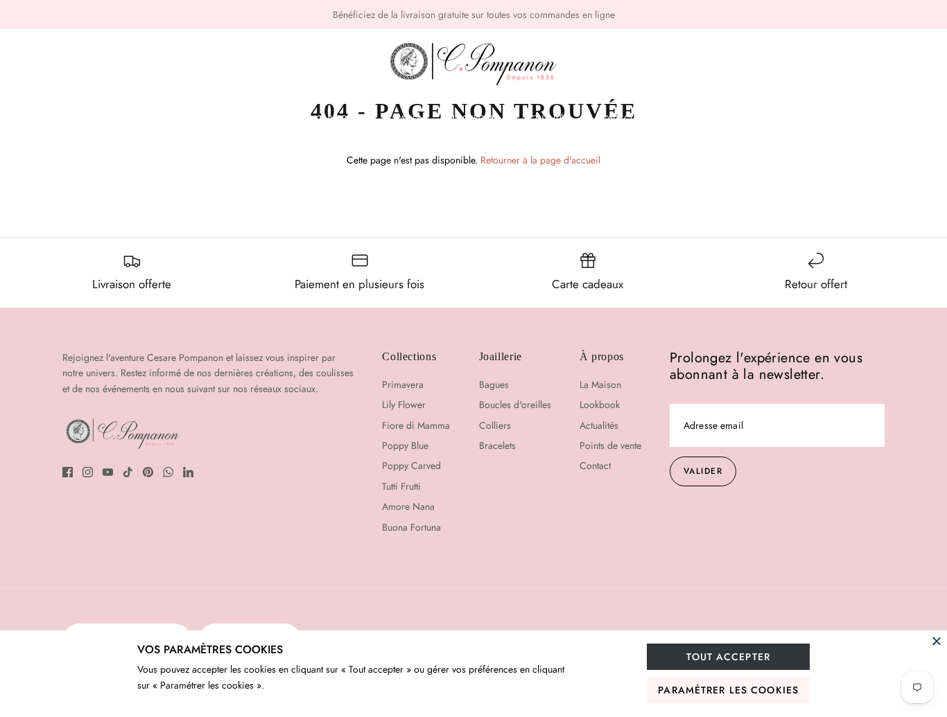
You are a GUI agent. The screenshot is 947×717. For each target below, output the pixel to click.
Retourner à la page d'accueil (540, 160)
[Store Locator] (835, 64)
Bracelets (497, 445)
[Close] (936, 640)
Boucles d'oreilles (515, 404)
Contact (615, 118)
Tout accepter (728, 657)
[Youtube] (108, 472)
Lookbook (474, 118)
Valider (703, 471)
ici (534, 20)
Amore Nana (408, 506)
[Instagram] (87, 472)
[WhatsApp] (168, 472)
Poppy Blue (405, 445)
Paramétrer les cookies (728, 690)
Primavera (403, 384)
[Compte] (874, 64)
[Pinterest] (148, 472)
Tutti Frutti (401, 486)
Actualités (546, 118)
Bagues (494, 384)
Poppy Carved (411, 465)
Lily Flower (404, 404)
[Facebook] (67, 472)
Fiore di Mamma (416, 425)
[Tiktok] (128, 472)
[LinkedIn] (188, 472)
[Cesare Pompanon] (473, 64)
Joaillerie (334, 118)
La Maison (403, 118)
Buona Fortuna (411, 527)
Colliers (495, 425)
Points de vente (610, 445)
